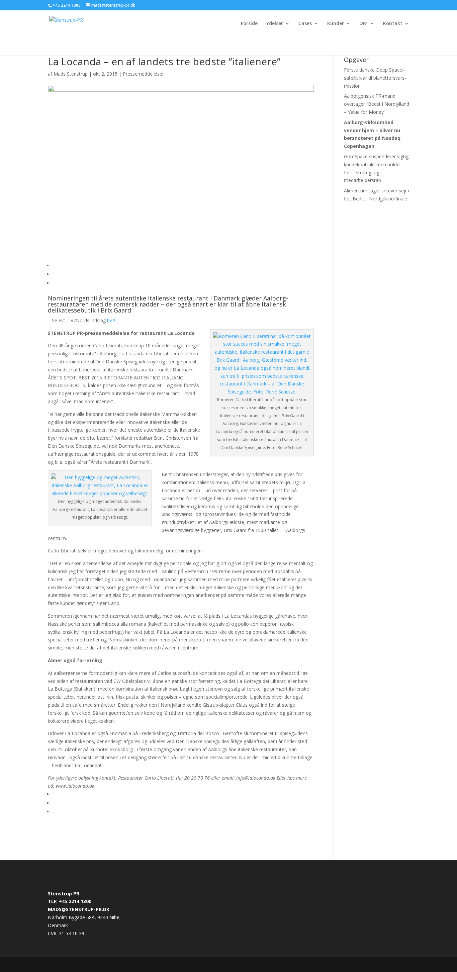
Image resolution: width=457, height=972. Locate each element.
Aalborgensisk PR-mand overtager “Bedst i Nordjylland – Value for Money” (376, 104)
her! (111, 320)
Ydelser (274, 23)
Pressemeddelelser (143, 74)
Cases (305, 23)
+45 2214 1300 (67, 5)
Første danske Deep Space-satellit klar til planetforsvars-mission (375, 78)
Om (363, 23)
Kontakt (392, 23)
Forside (249, 23)
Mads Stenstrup (71, 74)
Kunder (335, 23)
